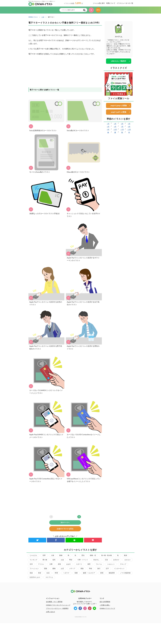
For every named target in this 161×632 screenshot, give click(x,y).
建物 (53, 568)
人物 (52, 555)
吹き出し (96, 560)
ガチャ (98, 10)
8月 (129, 126)
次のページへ (65, 522)
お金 (62, 560)
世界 (44, 555)
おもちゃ (128, 560)
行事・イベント (83, 560)
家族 (82, 568)
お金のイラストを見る (65, 529)
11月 (122, 129)
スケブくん (49, 577)
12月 (129, 129)
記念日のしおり (35, 577)
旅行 (98, 568)
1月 (108, 124)
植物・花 (93, 555)
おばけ (68, 564)
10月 (115, 129)
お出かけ (116, 560)
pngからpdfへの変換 (118, 112)
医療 (76, 573)
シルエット (111, 564)
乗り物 (45, 560)
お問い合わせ (50, 612)
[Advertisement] (65, 72)
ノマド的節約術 (125, 573)
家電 (101, 573)
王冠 (106, 560)
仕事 (50, 564)
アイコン (41, 564)
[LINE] (74, 540)
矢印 (31, 564)
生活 (47, 573)
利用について (110, 3)
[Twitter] (37, 540)
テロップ (123, 564)
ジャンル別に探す (99, 3)
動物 (60, 555)
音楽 (31, 573)
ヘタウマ (66, 573)
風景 (88, 564)
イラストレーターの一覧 (125, 3)
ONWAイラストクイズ (107, 608)
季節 (70, 560)
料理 (56, 573)
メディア (72, 568)
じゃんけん (33, 555)
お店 (62, 568)
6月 (115, 126)
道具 (53, 560)
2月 (115, 124)
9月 (108, 129)
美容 (39, 573)
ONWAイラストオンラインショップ (58, 605)
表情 (59, 564)
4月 (129, 124)
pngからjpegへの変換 (119, 105)
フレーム (99, 564)
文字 (107, 568)
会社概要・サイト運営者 (54, 602)
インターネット (119, 568)
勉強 (125, 555)
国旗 (45, 568)
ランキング (33, 560)
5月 (108, 126)
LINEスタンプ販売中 (118, 61)
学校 (90, 568)
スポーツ (79, 564)
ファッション (34, 568)
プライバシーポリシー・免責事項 (57, 608)
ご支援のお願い (105, 605)
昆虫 (83, 555)
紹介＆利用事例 (105, 602)
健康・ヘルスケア (89, 573)
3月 (122, 124)
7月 (122, 126)
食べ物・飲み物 (106, 555)
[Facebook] (56, 540)
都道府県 (112, 573)
